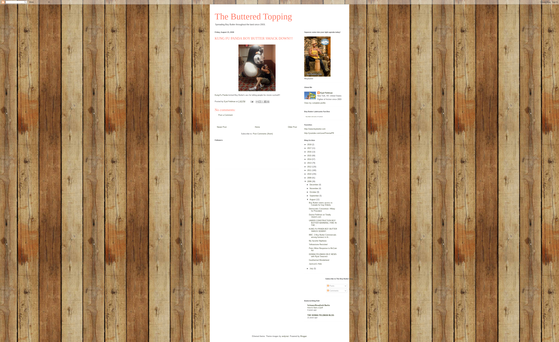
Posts (331, 286)
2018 (309, 144)
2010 (309, 174)
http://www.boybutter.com (315, 129)
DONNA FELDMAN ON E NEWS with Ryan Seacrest (323, 255)
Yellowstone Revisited (318, 244)
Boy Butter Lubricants (311, 116)
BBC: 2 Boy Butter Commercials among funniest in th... (322, 236)
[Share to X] (262, 101)
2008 (309, 181)
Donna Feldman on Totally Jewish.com (320, 216)
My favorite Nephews (318, 241)
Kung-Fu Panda (221, 95)
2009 (309, 178)
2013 (309, 163)
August (313, 199)
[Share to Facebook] (265, 101)
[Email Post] (252, 101)
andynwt (285, 336)
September (314, 196)
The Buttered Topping (253, 16)
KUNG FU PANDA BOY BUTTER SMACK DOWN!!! (323, 230)
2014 (309, 159)
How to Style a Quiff (315, 308)
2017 (309, 148)
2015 (309, 156)
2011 (309, 170)
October (313, 192)
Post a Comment (225, 115)
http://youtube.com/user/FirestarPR (319, 133)
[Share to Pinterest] (268, 101)
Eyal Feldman (326, 93)
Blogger (303, 336)
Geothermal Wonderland (319, 260)
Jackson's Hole (315, 264)
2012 (309, 167)
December (314, 185)
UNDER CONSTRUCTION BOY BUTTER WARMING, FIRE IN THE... (323, 222)
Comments (334, 291)
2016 (309, 152)
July (312, 268)
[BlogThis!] (259, 101)
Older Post (292, 127)
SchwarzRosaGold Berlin (318, 305)
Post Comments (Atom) (263, 134)
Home (257, 127)
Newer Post (222, 127)
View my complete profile (315, 103)
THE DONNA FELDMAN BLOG (320, 315)
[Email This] (257, 101)
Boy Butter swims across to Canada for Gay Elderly (320, 204)
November (314, 188)
